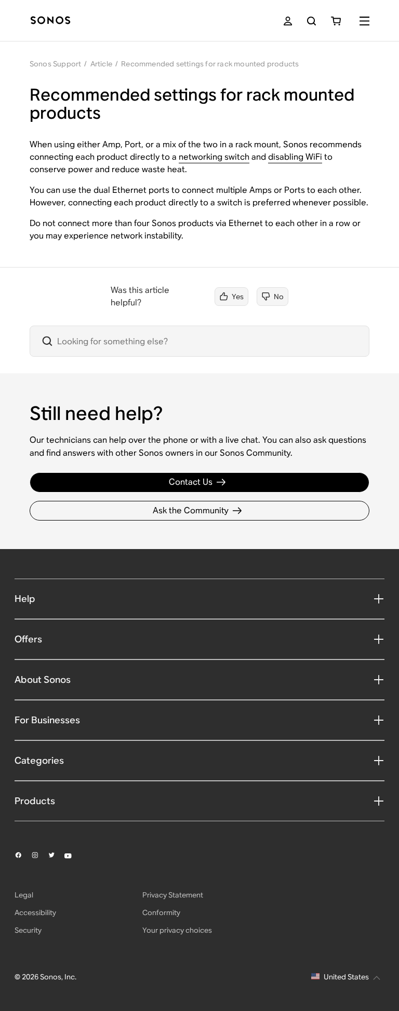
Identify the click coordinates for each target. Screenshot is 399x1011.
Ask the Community (191, 510)
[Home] (50, 21)
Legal (24, 895)
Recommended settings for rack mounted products (210, 63)
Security (28, 930)
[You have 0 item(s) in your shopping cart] (336, 21)
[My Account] (288, 21)
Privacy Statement (172, 895)
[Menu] (364, 21)
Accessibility (35, 912)
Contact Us (190, 481)
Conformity (161, 912)
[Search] (311, 21)
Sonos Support (56, 63)
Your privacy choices (177, 930)
